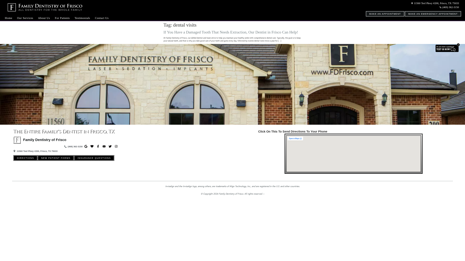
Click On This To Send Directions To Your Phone (292, 131)
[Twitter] (110, 146)
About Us (44, 18)
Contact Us (102, 18)
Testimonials (82, 18)
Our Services (25, 18)
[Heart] (91, 146)
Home (8, 18)
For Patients (62, 18)
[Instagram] (116, 146)
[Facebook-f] (98, 146)
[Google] (85, 146)
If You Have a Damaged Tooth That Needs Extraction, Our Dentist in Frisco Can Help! (230, 32)
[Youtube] (104, 146)
